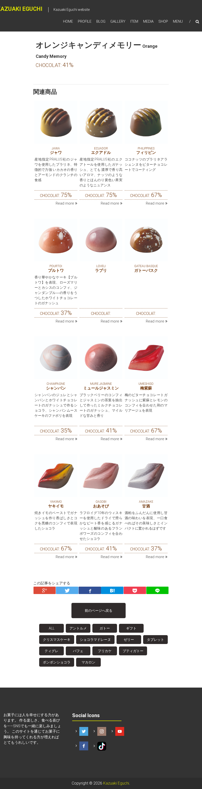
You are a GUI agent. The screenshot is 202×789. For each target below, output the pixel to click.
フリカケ (105, 651)
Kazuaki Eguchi (116, 783)
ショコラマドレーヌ (95, 640)
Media (148, 21)
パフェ (78, 651)
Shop (163, 21)
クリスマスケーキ (56, 640)
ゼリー (129, 640)
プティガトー (133, 651)
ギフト (131, 628)
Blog (100, 21)
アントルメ (78, 628)
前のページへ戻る (98, 610)
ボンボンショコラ (56, 662)
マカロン (88, 662)
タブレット (155, 640)
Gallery (117, 21)
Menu (178, 21)
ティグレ (51, 651)
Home (68, 21)
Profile (84, 21)
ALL (51, 628)
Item (134, 21)
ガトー (105, 628)
